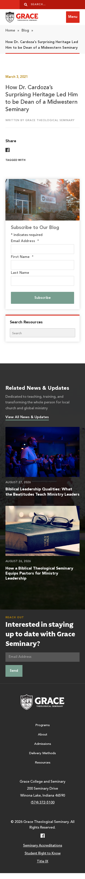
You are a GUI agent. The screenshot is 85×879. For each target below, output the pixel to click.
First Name (22, 257)
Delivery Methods (42, 753)
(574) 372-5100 (42, 802)
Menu (72, 17)
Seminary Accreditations (42, 845)
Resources (42, 762)
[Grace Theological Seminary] (21, 17)
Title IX (42, 861)
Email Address (25, 241)
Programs (42, 725)
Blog (25, 30)
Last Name (20, 273)
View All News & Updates (27, 417)
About (42, 734)
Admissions (42, 744)
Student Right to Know (43, 853)
